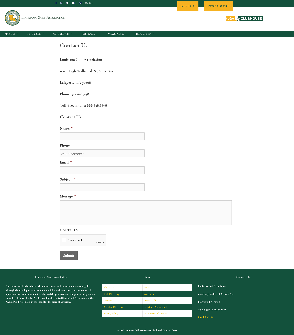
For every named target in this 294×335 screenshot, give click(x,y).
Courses (108, 300)
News (146, 287)
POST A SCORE (218, 6)
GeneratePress (170, 330)
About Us (10, 34)
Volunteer (149, 294)
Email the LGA (206, 317)
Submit (68, 255)
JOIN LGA (187, 6)
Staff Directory (111, 294)
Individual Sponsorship (156, 307)
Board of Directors (113, 307)
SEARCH (89, 3)
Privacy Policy (111, 313)
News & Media (143, 34)
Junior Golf (89, 34)
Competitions (61, 34)
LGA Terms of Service (155, 313)
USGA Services (116, 34)
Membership (34, 34)
